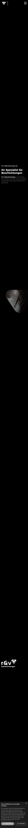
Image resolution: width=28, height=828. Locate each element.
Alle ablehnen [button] (21, 823)
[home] (3, 3)
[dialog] (14, 815)
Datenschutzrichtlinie (6, 820)
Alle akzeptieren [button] (7, 823)
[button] (25, 3)
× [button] (26, 803)
